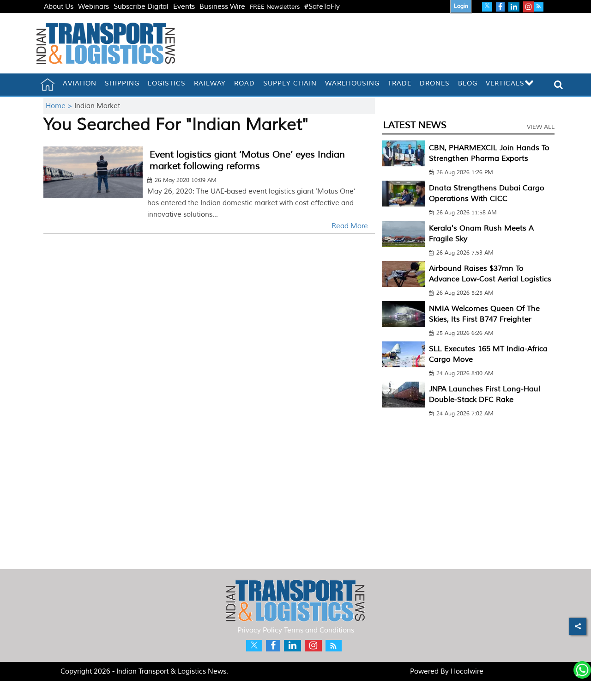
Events (184, 6)
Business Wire (222, 6)
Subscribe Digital (141, 6)
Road (244, 83)
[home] (47, 84)
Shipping (122, 83)
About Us (58, 6)
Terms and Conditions (319, 630)
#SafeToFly (322, 6)
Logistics (167, 83)
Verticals (505, 83)
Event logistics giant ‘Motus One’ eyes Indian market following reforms (247, 160)
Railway (210, 83)
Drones (435, 83)
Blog (467, 83)
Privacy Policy (259, 630)
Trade (399, 83)
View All (541, 127)
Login (461, 6)
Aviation (79, 83)
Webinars (93, 6)
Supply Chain (290, 83)
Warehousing (352, 83)
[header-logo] (105, 43)
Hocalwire (467, 671)
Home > (60, 106)
